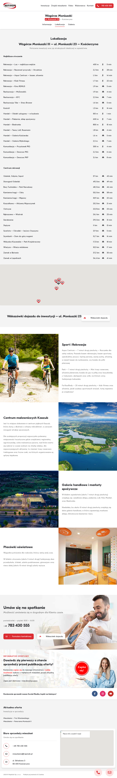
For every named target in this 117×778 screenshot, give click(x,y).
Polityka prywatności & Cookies (33, 774)
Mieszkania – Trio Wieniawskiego (16, 718)
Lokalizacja (60, 24)
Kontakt (90, 6)
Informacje (47, 24)
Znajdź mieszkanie (59, 6)
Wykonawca (80, 6)
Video (70, 6)
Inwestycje (45, 6)
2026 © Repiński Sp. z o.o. (12, 774)
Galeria (71, 24)
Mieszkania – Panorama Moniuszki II (17, 721)
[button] (58, 283)
